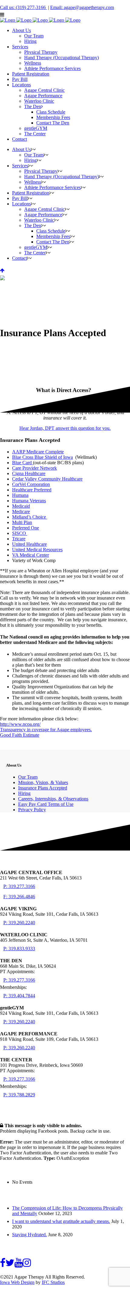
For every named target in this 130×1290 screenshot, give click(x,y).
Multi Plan (22, 522)
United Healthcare (29, 544)
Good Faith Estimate (19, 735)
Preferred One (25, 527)
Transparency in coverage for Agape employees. (46, 729)
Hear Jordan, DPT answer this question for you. (65, 428)
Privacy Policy (32, 809)
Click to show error (18, 1136)
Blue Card (22, 462)
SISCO (19, 533)
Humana (20, 495)
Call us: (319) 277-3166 (23, 7)
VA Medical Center (30, 555)
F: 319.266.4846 (19, 896)
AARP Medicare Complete (38, 451)
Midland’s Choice (29, 517)
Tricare (18, 538)
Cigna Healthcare (28, 473)
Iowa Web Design (17, 1282)
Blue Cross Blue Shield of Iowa (42, 457)
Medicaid (21, 506)
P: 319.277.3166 (19, 886)
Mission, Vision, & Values (43, 782)
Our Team (27, 777)
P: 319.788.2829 (19, 1094)
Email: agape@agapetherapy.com (82, 7)
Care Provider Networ (33, 468)
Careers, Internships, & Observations (53, 798)
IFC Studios (53, 1282)
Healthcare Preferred (31, 489)
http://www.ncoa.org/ (20, 724)
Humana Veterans (29, 500)
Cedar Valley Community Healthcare (47, 478)
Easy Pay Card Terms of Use (45, 804)
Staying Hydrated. (29, 1234)
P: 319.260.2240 (19, 922)
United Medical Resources (37, 549)
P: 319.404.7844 (19, 995)
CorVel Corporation (31, 484)
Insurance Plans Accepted (42, 787)
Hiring (24, 793)
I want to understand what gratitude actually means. (61, 1221)
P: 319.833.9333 (19, 948)
